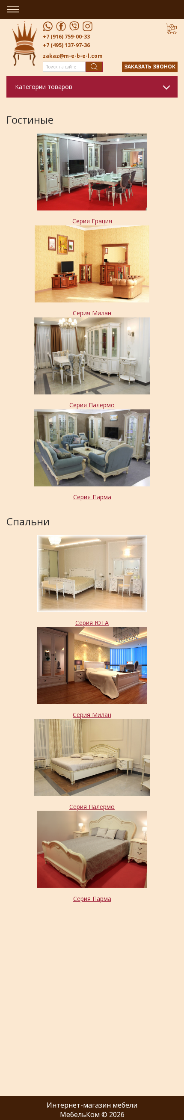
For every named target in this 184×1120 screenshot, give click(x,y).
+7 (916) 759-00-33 (66, 36)
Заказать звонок (149, 66)
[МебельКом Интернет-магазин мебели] (24, 43)
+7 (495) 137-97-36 (66, 45)
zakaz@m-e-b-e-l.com (73, 55)
